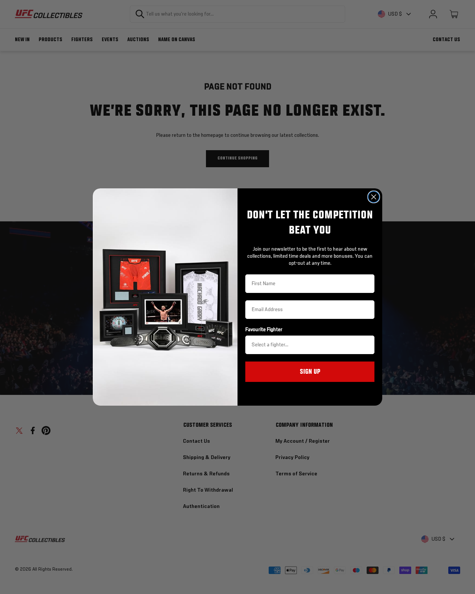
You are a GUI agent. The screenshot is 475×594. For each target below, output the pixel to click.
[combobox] (308, 345)
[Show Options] (367, 345)
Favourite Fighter (263, 330)
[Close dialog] (373, 196)
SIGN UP (310, 372)
